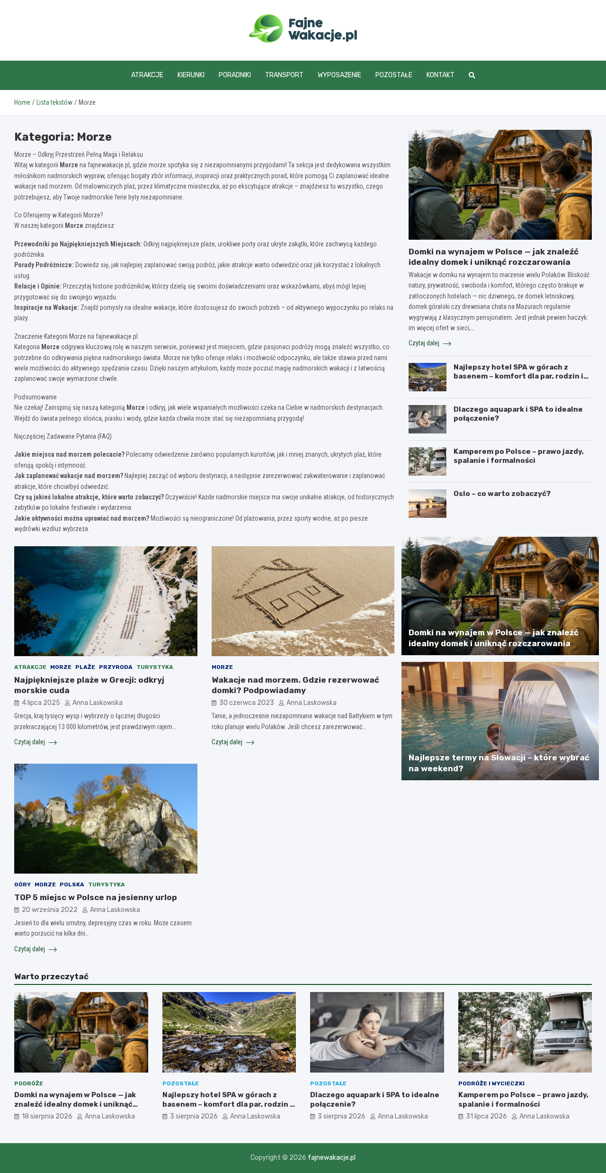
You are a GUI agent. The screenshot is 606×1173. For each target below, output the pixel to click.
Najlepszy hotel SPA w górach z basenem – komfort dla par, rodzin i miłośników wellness (518, 376)
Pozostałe (393, 75)
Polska (72, 884)
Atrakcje (147, 75)
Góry (22, 884)
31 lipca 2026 (486, 1116)
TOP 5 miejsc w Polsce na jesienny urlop (95, 897)
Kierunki (191, 75)
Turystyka (154, 667)
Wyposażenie (339, 75)
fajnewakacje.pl (332, 1158)
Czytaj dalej (30, 742)
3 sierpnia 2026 (194, 1116)
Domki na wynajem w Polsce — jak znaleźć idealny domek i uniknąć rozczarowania (75, 1104)
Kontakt (440, 75)
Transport (284, 75)
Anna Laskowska (97, 703)
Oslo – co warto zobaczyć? (502, 493)
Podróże (28, 1083)
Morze (60, 667)
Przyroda (116, 667)
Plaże (85, 667)
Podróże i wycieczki (491, 1083)
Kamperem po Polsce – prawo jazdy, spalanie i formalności (519, 456)
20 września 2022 (50, 910)
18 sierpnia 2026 (47, 1116)
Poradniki (235, 75)
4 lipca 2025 (41, 703)
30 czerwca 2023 (246, 703)
